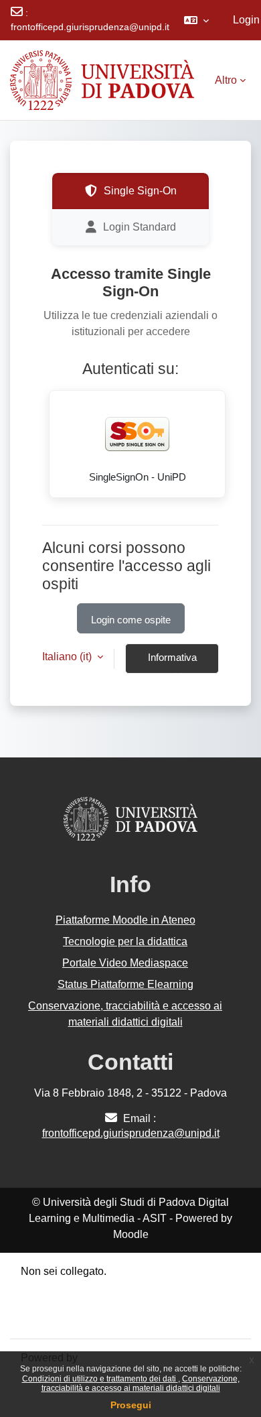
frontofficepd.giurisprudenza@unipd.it (90, 26)
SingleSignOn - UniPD (137, 477)
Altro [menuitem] (226, 80)
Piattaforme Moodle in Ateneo (125, 920)
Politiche (41, 1303)
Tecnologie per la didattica (125, 941)
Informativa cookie (172, 663)
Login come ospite (131, 620)
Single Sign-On (140, 190)
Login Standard (139, 227)
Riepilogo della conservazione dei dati (112, 1287)
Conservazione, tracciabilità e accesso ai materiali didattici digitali (140, 1383)
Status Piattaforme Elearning (125, 984)
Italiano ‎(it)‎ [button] (68, 656)
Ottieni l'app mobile (66, 1319)
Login (246, 19)
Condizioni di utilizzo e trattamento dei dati (100, 1378)
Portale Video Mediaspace (125, 963)
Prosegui (130, 1405)
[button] (196, 20)
